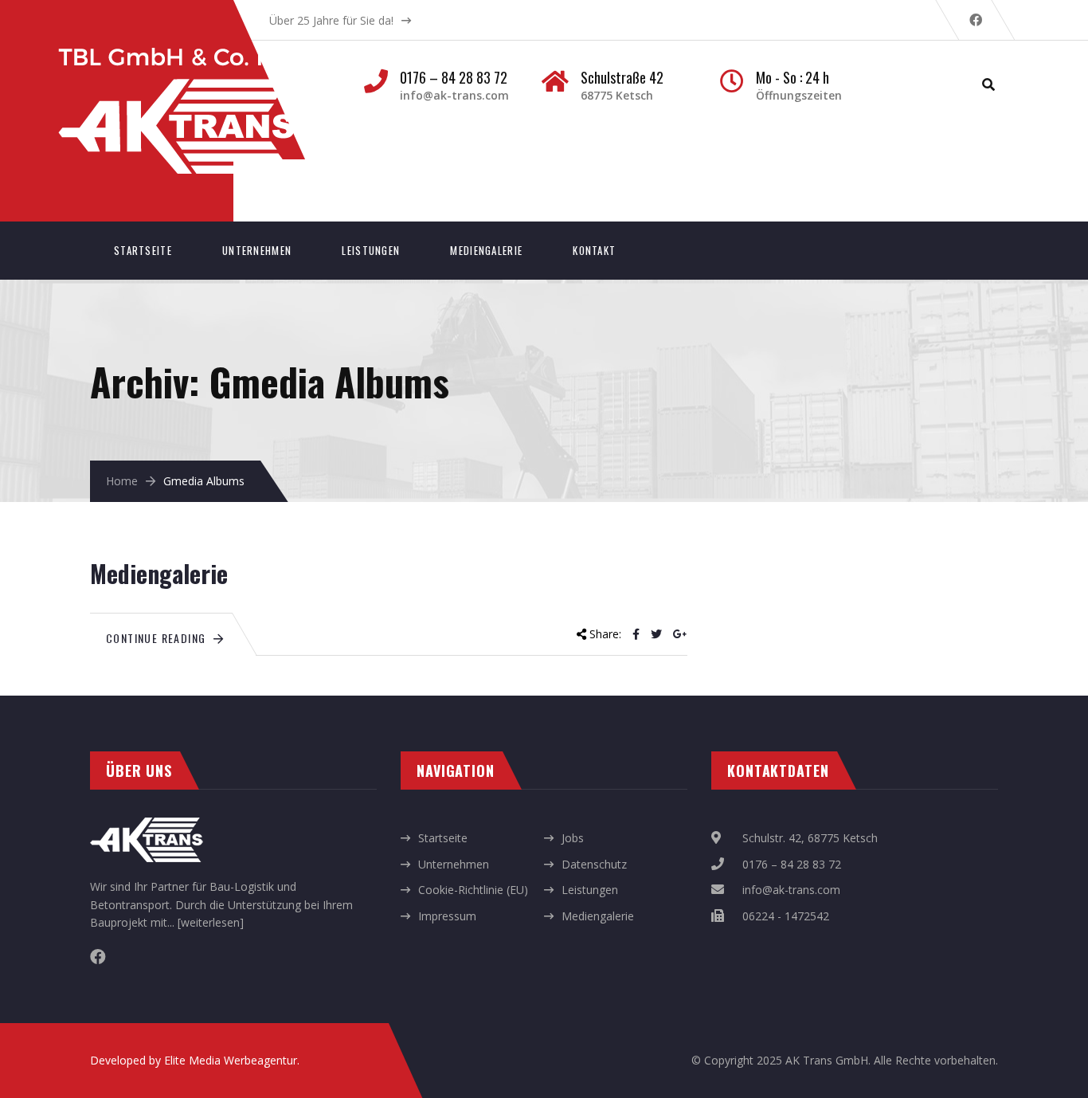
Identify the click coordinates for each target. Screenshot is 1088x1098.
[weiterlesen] (211, 922)
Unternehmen (257, 250)
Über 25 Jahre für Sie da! (331, 20)
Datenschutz (594, 864)
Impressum (447, 915)
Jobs (573, 837)
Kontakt (594, 250)
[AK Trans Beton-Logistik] (192, 56)
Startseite (143, 250)
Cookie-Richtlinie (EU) (473, 889)
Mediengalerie (486, 250)
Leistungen (371, 250)
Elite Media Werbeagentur (230, 1060)
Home (122, 480)
